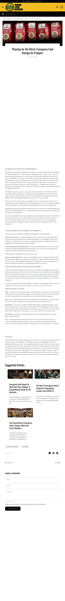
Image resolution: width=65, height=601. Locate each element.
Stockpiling (25, 446)
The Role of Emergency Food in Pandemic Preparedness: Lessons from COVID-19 (47, 388)
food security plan (10, 356)
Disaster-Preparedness (12, 446)
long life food (35, 274)
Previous (10, 463)
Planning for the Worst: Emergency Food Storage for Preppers (27, 18)
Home (4, 18)
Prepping (9, 18)
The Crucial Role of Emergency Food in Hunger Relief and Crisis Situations (20, 425)
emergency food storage (24, 192)
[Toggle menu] (2, 7)
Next (56, 463)
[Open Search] (2, 14)
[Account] (57, 6)
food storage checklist (30, 254)
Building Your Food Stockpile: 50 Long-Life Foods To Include (33, 285)
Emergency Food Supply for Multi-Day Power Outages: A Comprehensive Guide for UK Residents (20, 388)
